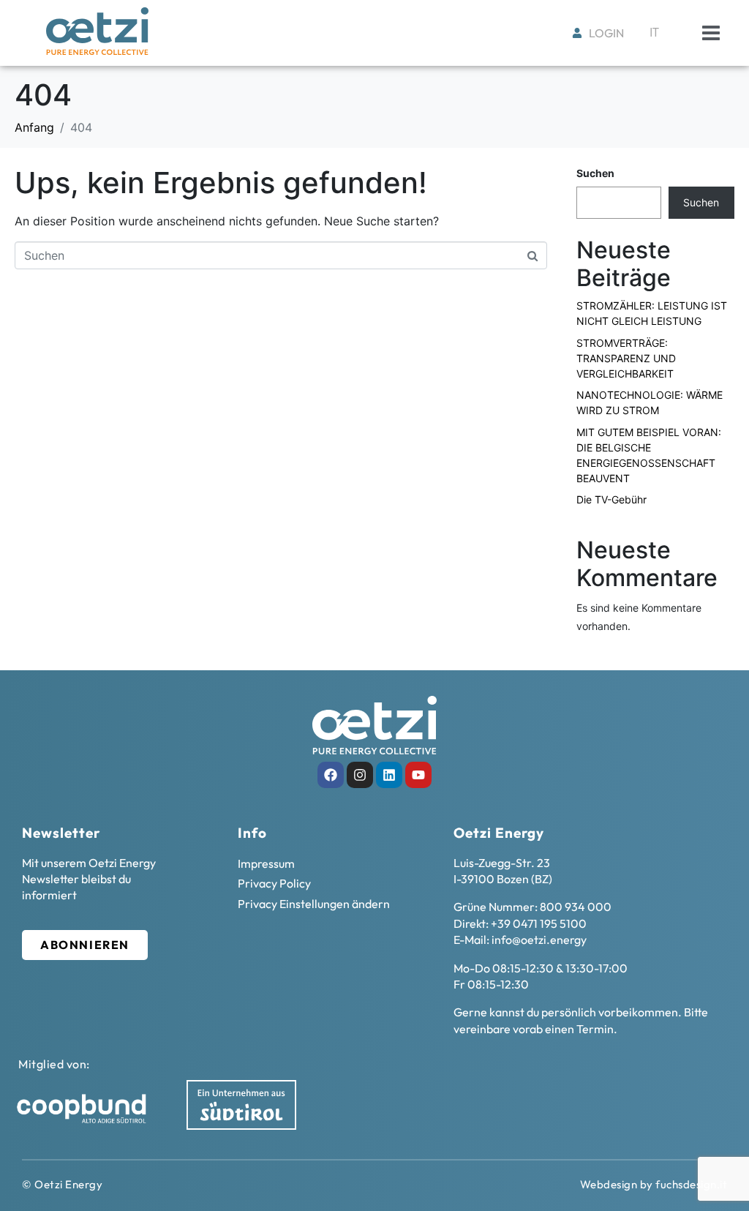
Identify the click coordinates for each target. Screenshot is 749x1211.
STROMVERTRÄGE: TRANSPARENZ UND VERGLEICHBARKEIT (626, 358)
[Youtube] (418, 775)
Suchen (595, 173)
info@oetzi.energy (539, 939)
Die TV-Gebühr (611, 499)
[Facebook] (330, 775)
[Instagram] (360, 775)
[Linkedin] (389, 775)
